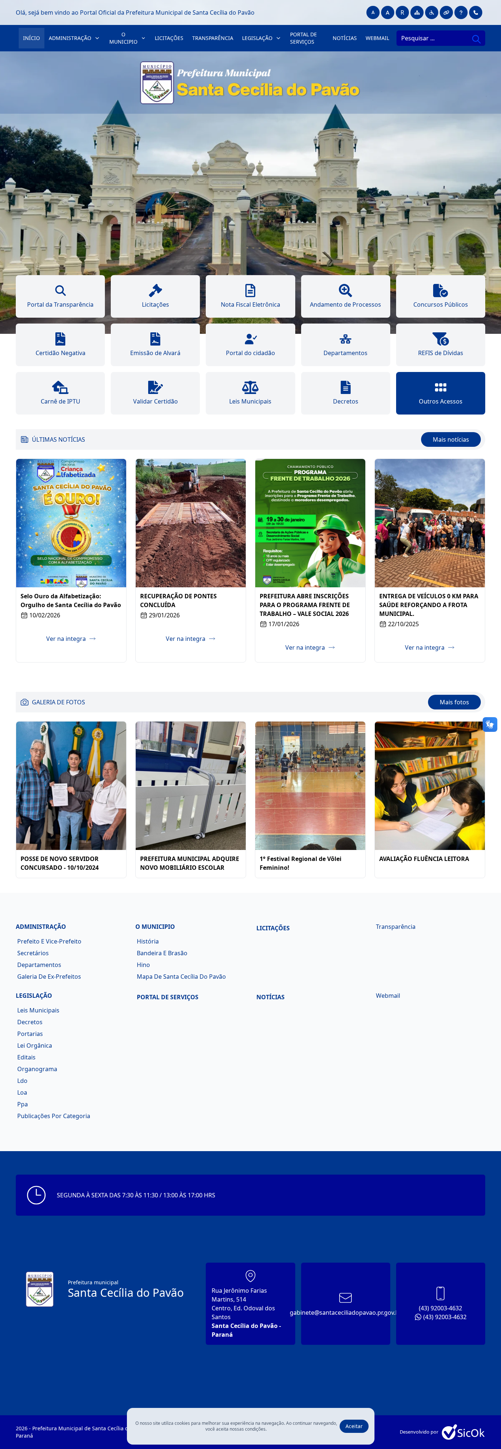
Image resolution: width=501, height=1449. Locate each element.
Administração (70, 37)
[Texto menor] (373, 12)
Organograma (37, 1069)
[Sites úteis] (446, 12)
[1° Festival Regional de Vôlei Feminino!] (310, 786)
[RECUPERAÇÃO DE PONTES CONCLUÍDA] (191, 523)
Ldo (22, 1081)
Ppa (22, 1104)
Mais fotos (454, 702)
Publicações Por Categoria (53, 1116)
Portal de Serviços (303, 38)
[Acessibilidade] (431, 12)
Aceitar (354, 1426)
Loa (22, 1092)
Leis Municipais (38, 1010)
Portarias (30, 1034)
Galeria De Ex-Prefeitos (49, 976)
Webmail (377, 37)
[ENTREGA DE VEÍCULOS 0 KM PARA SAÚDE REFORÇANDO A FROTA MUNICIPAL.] (430, 523)
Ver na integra (66, 639)
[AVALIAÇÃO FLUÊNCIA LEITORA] (430, 786)
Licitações (169, 37)
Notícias (345, 37)
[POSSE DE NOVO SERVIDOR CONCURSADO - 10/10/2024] (71, 786)
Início (31, 37)
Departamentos (39, 965)
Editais (26, 1057)
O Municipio (123, 38)
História (148, 941)
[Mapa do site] (417, 12)
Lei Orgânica (34, 1045)
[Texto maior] (387, 12)
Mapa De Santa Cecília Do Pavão (181, 976)
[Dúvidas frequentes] (461, 12)
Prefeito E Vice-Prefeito (49, 941)
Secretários (33, 953)
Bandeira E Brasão (162, 953)
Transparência (212, 37)
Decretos (30, 1022)
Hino (143, 965)
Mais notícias (451, 439)
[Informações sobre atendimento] (475, 12)
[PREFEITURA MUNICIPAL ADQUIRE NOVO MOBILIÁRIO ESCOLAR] (191, 786)
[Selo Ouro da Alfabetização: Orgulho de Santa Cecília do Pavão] (71, 523)
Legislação (257, 37)
